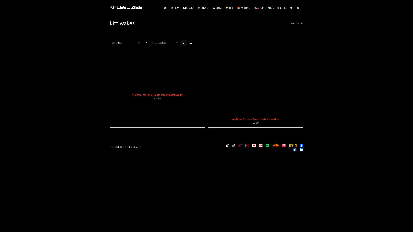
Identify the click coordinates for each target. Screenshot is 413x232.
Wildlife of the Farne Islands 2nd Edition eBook (256, 118)
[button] (298, 7)
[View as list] (190, 43)
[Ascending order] (146, 43)
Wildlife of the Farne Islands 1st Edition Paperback (157, 94)
